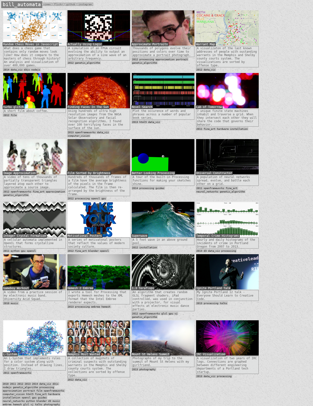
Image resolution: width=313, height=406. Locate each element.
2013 (71, 132)
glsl (164, 313)
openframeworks (85, 132)
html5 (143, 122)
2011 (199, 129)
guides (160, 188)
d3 (205, 251)
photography (147, 369)
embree (95, 306)
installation (239, 129)
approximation (165, 59)
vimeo (47, 4)
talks (223, 303)
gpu (103, 198)
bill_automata (22, 4)
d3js (27, 69)
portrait (182, 59)
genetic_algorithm (87, 62)
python (15, 251)
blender (93, 251)
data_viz (16, 69)
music (14, 303)
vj (176, 313)
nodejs (35, 69)
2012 (71, 62)
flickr (58, 4)
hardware (223, 129)
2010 (6, 303)
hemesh (105, 306)
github (70, 4)
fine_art (209, 129)
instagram (85, 4)
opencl (95, 198)
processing (146, 59)
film (14, 115)
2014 (6, 69)
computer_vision (79, 135)
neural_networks (207, 191)
